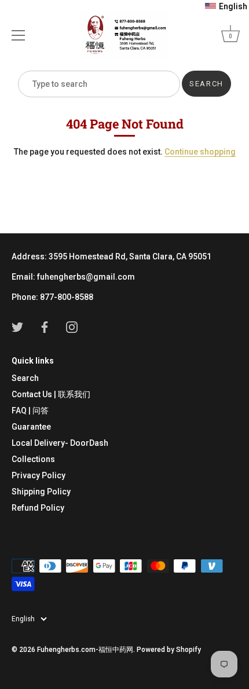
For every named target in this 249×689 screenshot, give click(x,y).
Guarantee (31, 426)
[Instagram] (72, 326)
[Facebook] (44, 326)
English (23, 619)
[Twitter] (17, 326)
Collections (33, 459)
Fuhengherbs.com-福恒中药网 (85, 650)
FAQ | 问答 (30, 410)
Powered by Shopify (169, 650)
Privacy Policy (38, 475)
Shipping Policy (41, 491)
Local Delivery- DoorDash (60, 443)
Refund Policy (38, 507)
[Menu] (18, 35)
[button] (226, 6)
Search (25, 378)
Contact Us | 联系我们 (51, 394)
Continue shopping (200, 151)
